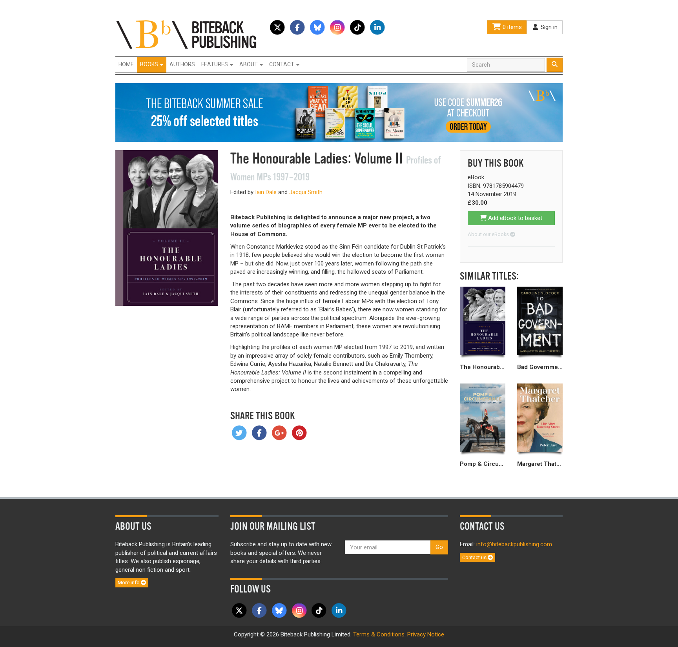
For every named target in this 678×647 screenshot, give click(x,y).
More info (129, 582)
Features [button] (215, 64)
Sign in (548, 27)
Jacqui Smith (306, 192)
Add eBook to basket (514, 218)
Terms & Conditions (379, 634)
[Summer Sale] (339, 112)
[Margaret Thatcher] (540, 418)
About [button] (249, 64)
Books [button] (149, 64)
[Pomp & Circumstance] (482, 418)
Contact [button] (282, 64)
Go (439, 547)
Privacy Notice (425, 634)
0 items (511, 27)
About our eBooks (489, 234)
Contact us (475, 557)
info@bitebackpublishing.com (514, 544)
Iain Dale (266, 192)
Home (126, 64)
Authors (182, 64)
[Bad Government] (540, 321)
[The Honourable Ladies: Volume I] (482, 321)
